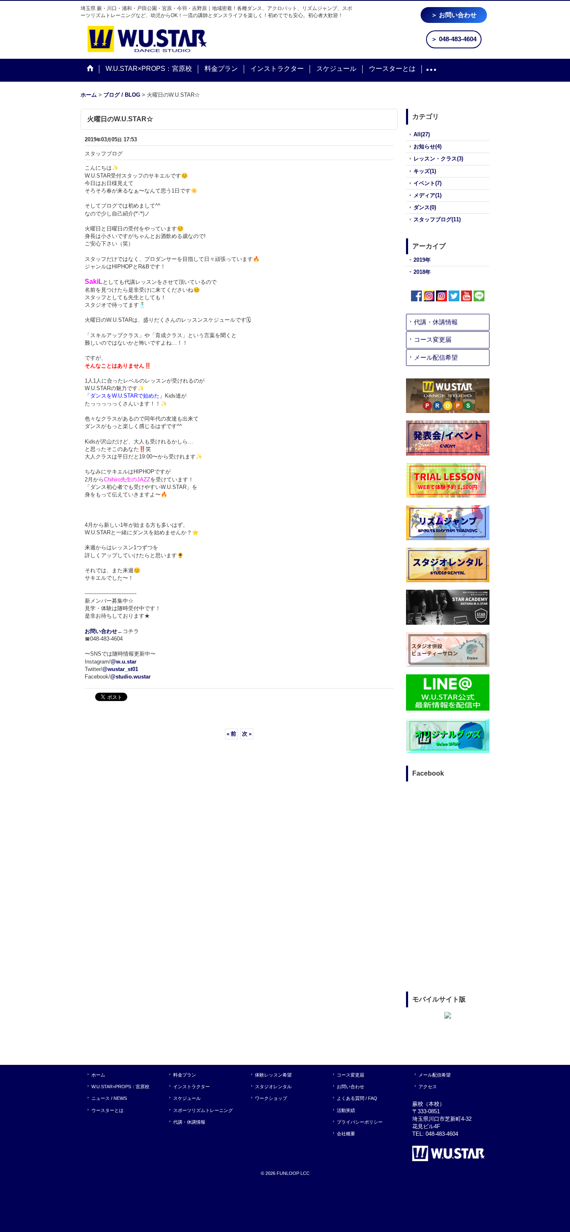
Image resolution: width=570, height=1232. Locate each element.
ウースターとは (107, 1110)
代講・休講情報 (436, 322)
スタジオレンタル (273, 1086)
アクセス (428, 1086)
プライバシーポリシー (360, 1121)
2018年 (422, 272)
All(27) (422, 134)
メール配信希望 (436, 357)
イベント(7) (427, 183)
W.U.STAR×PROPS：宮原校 (120, 1086)
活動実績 (346, 1110)
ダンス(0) (425, 207)
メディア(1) (427, 195)
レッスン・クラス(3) (438, 158)
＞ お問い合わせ (454, 14)
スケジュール (187, 1098)
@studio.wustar (130, 677)
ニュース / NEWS (109, 1098)
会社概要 (346, 1133)
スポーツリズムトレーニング (203, 1110)
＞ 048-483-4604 (454, 39)
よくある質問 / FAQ (357, 1098)
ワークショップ (271, 1098)
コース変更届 (432, 339)
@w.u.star (123, 662)
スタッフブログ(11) (437, 219)
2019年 (422, 260)
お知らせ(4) (427, 146)
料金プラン (184, 1074)
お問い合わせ (101, 631)
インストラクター (191, 1086)
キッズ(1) (425, 171)
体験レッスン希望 (273, 1074)
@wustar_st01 (120, 669)
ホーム (98, 1074)
